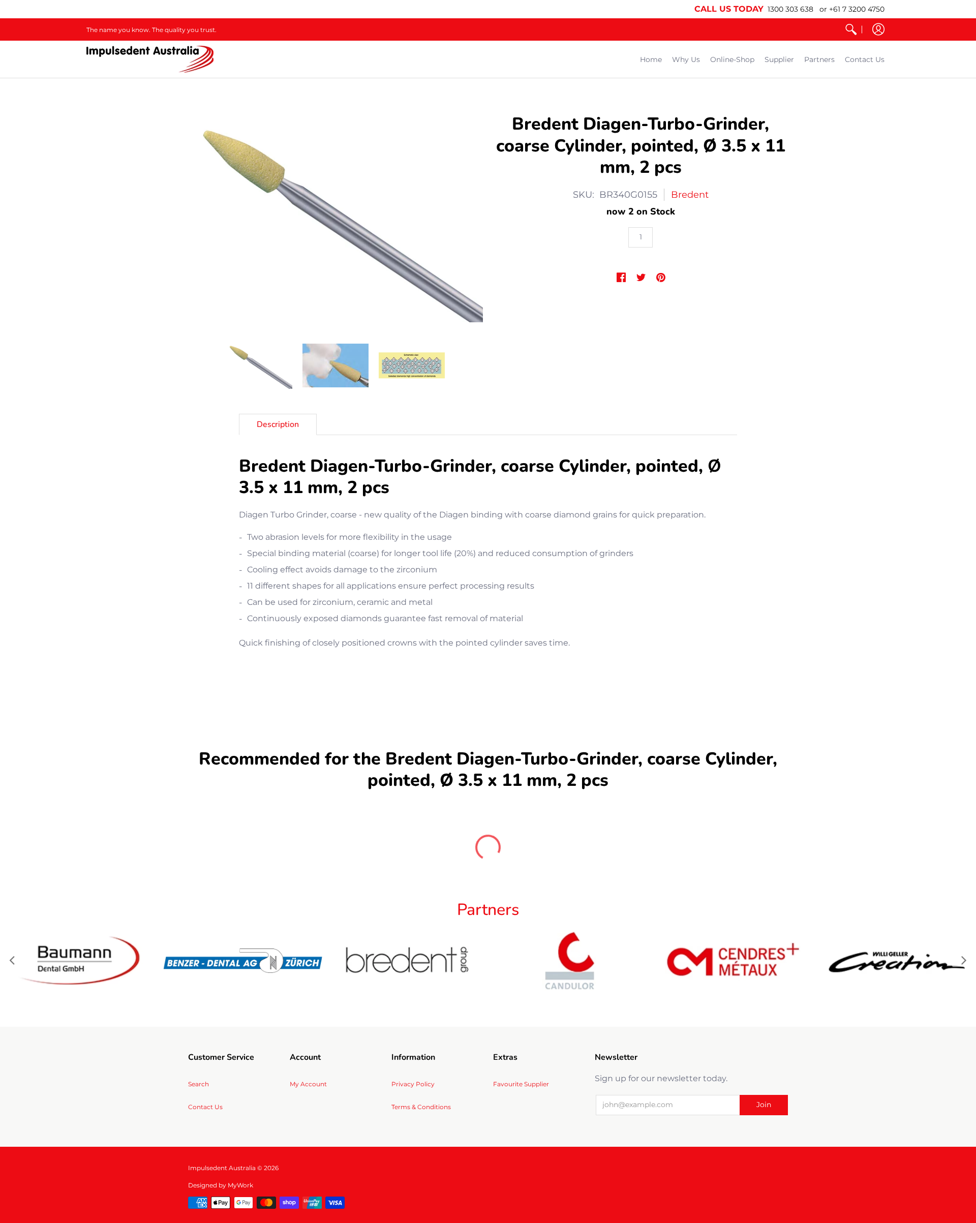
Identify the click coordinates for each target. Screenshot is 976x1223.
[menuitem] (851, 29)
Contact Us (205, 1107)
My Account (308, 1084)
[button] (878, 29)
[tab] (278, 424)
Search (198, 1084)
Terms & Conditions (421, 1107)
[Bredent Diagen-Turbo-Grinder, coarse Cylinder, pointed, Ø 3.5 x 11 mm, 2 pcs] (259, 365)
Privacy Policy (413, 1084)
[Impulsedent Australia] (150, 59)
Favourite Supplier (521, 1084)
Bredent (690, 194)
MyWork (240, 1185)
